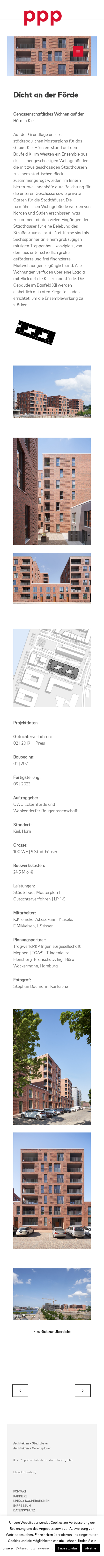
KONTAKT (19, 1491)
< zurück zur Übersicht (52, 1331)
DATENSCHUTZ (24, 1510)
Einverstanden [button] (67, 1548)
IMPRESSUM (22, 1505)
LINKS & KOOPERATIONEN (31, 1500)
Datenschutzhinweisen (33, 1548)
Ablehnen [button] (91, 1548)
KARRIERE (20, 1496)
